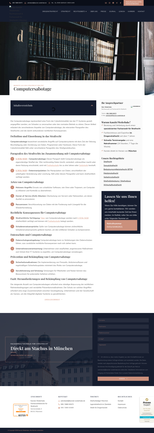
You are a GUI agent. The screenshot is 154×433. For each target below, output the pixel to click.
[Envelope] (106, 3)
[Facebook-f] (120, 3)
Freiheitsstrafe (53, 165)
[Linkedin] (113, 3)
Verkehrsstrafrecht (111, 177)
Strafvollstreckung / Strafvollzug (117, 181)
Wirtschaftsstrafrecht (113, 185)
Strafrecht (108, 161)
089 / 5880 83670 (111, 113)
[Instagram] (109, 3)
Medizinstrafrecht (111, 173)
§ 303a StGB (21, 170)
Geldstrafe (83, 165)
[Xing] (117, 3)
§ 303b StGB (21, 159)
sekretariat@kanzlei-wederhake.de (115, 115)
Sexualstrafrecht (110, 165)
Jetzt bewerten (21, 411)
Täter (43, 218)
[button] (92, 105)
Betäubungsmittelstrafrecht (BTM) (118, 169)
